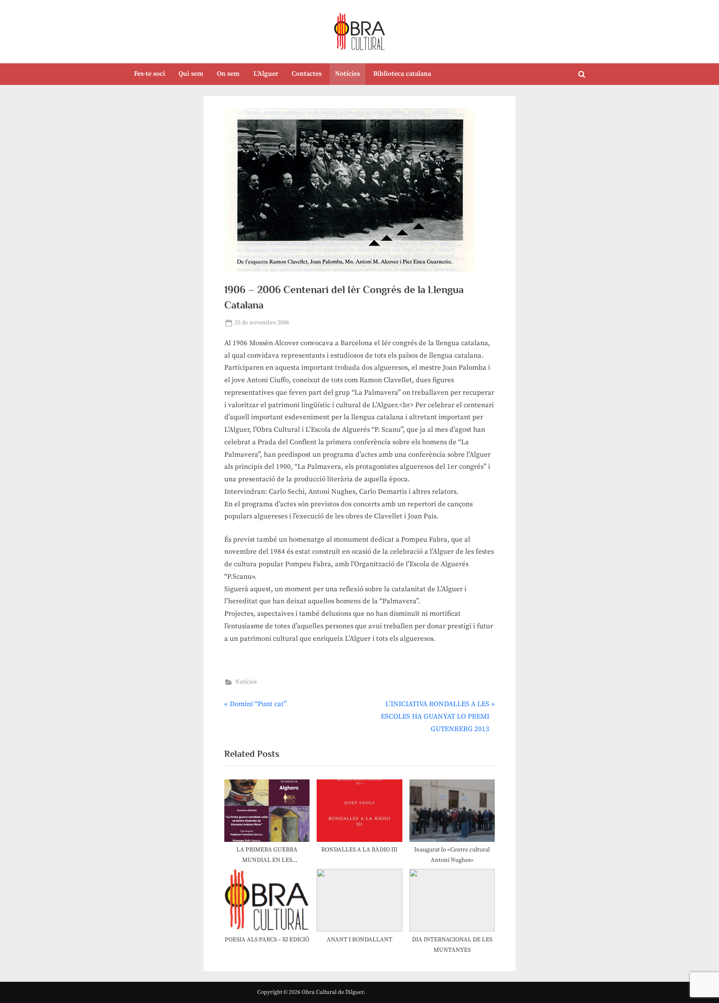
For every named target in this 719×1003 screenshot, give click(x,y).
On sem (228, 74)
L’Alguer (265, 74)
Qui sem (191, 74)
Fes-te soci (149, 74)
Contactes (307, 74)
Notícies (347, 74)
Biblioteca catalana (402, 74)
